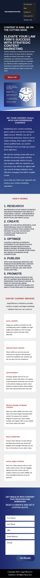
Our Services (28, 4)
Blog (25, 8)
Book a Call (12, 77)
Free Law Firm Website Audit (28, 16)
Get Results (25, 558)
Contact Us (27, 12)
